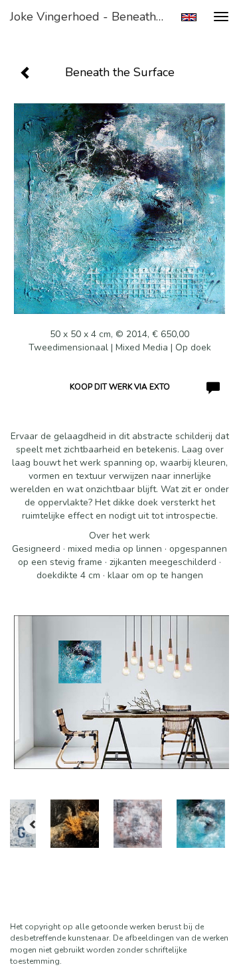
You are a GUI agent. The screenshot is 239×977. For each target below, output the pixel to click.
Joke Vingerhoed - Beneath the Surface (91, 17)
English (189, 17)
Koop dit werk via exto (120, 387)
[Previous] (33, 824)
